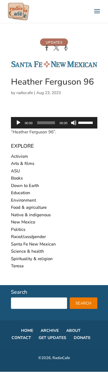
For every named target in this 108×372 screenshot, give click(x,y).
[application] (54, 122)
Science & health (27, 251)
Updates (54, 42)
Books (17, 178)
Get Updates (52, 337)
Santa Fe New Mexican (33, 244)
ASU (15, 171)
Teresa (17, 266)
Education (20, 193)
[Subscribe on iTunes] (66, 48)
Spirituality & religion (32, 259)
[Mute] (74, 123)
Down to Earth (25, 185)
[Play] (18, 123)
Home (27, 330)
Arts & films (22, 163)
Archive (50, 330)
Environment (23, 200)
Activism (19, 156)
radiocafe (24, 93)
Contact (21, 337)
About (73, 330)
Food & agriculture (29, 207)
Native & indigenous (31, 215)
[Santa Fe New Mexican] (54, 66)
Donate (82, 337)
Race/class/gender (28, 236)
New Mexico (23, 222)
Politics (18, 229)
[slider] (86, 122)
